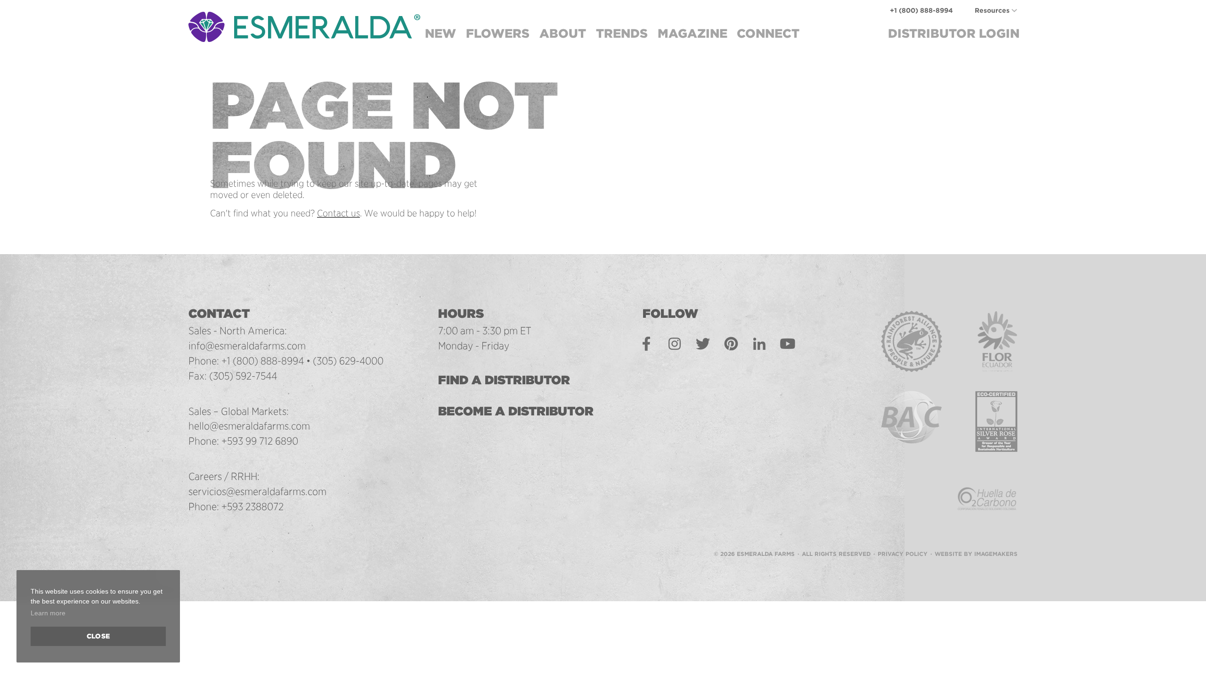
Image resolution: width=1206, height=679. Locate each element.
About (562, 33)
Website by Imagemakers (976, 553)
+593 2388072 (252, 506)
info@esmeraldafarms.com (247, 346)
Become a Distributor (516, 411)
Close (98, 636)
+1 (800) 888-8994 (921, 10)
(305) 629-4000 (348, 361)
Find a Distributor (504, 380)
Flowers (498, 33)
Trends (622, 33)
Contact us (338, 213)
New (440, 33)
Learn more (48, 613)
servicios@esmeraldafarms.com (257, 491)
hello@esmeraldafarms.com (249, 426)
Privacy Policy (903, 553)
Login (953, 33)
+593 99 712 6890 (259, 441)
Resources (992, 10)
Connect (768, 33)
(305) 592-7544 (243, 376)
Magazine (692, 33)
